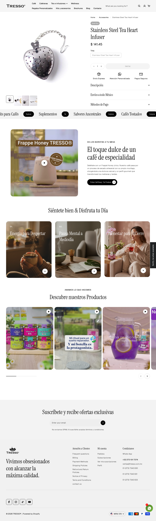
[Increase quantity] (102, 66)
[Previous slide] (141, 376)
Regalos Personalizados (42, 8)
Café (34, 3)
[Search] (139, 6)
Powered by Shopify (31, 514)
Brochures (78, 8)
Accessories (103, 17)
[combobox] (123, 6)
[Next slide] (147, 376)
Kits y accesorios (63, 8)
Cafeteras (43, 3)
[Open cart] (149, 6)
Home (93, 17)
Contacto (97, 8)
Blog (88, 8)
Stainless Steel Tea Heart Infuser (106, 55)
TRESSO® (17, 514)
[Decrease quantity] (93, 66)
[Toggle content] (45, 271)
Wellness (75, 3)
